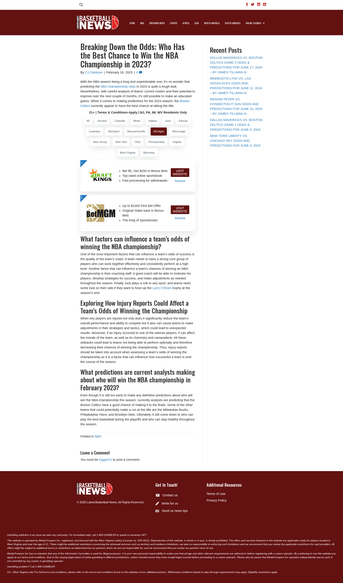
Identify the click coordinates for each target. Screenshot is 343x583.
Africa (186, 23)
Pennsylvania (156, 141)
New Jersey (100, 141)
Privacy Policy (217, 500)
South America (232, 23)
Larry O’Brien (161, 288)
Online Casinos (253, 23)
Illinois (136, 120)
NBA (142, 23)
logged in (105, 459)
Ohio (137, 141)
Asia (197, 23)
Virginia (177, 141)
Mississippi (178, 131)
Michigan (158, 131)
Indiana (152, 120)
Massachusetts (136, 131)
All (87, 120)
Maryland (113, 131)
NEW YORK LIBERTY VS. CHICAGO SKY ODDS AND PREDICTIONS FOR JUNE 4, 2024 (235, 140)
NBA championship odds (118, 86)
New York (121, 141)
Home (132, 23)
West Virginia (127, 152)
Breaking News (157, 23)
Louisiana (94, 131)
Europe (173, 23)
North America (212, 23)
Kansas (183, 120)
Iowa (168, 120)
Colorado (120, 120)
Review (180, 181)
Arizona (102, 120)
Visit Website (180, 172)
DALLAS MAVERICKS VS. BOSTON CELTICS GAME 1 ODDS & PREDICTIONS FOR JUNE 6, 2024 (236, 124)
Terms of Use (216, 494)
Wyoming (148, 152)
